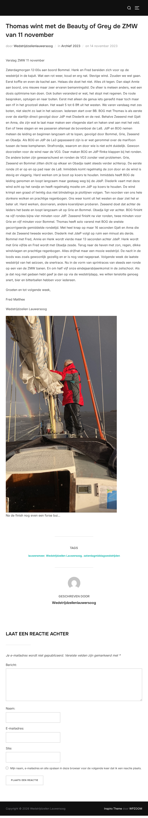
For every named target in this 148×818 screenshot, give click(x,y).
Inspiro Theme (113, 808)
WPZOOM (135, 808)
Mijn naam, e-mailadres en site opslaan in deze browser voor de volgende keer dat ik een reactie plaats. (75, 768)
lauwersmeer (36, 555)
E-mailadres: (15, 728)
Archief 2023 (70, 46)
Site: (9, 748)
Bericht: (11, 665)
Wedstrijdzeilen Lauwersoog (64, 555)
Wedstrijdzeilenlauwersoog (33, 46)
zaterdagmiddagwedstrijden (102, 555)
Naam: (10, 708)
